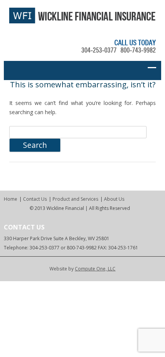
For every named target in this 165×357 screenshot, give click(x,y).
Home (10, 199)
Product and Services (75, 199)
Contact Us (35, 199)
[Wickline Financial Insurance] (82, 21)
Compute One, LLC (95, 268)
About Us (114, 199)
